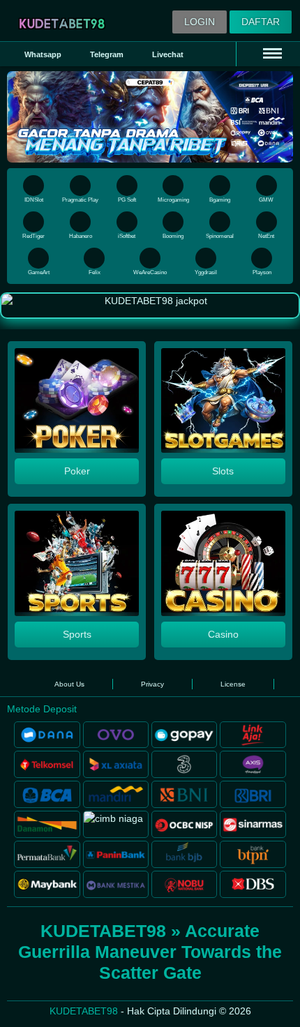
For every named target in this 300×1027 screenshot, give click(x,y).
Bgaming (219, 200)
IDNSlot (33, 200)
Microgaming (173, 200)
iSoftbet (126, 236)
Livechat (167, 54)
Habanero (80, 236)
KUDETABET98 (84, 1011)
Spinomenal (220, 236)
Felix (94, 272)
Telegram (106, 54)
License (233, 684)
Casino (223, 634)
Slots (223, 471)
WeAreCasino (150, 272)
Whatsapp (42, 54)
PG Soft (127, 200)
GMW (266, 200)
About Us (69, 684)
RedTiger (33, 236)
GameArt (39, 272)
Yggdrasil (206, 272)
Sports (77, 634)
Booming (173, 236)
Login (199, 21)
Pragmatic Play (80, 200)
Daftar (260, 21)
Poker (77, 471)
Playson (262, 272)
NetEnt (266, 236)
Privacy (152, 684)
